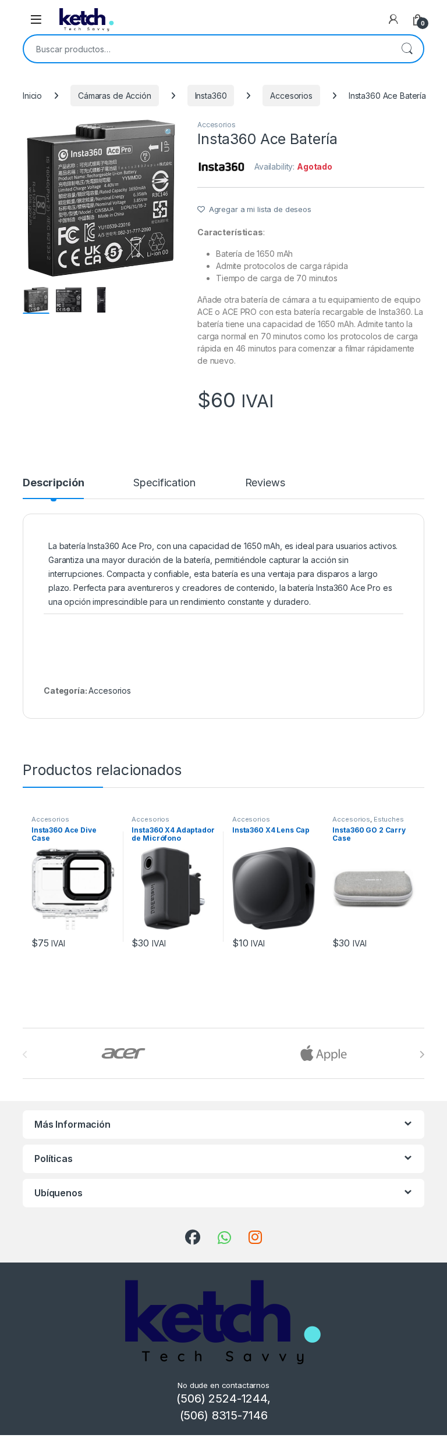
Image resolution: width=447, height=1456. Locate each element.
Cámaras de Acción (114, 96)
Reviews (265, 483)
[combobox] (207, 48)
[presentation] (421, 1054)
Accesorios (291, 96)
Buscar (407, 48)
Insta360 (211, 96)
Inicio (32, 96)
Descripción (53, 483)
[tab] (53, 488)
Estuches (389, 819)
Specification (164, 483)
